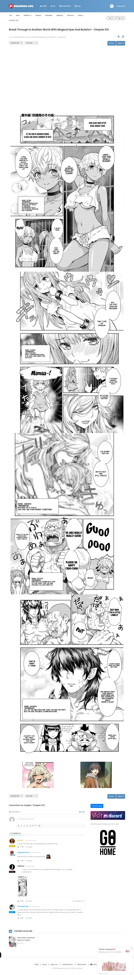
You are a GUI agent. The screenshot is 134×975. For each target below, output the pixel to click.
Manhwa (48, 15)
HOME (44, 6)
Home (11, 37)
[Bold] (18, 825)
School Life (13, 20)
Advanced (121, 6)
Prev (112, 43)
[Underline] (24, 825)
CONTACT (96, 964)
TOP (53, 6)
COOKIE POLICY (67, 964)
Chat (78, 6)
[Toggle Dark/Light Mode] (123, 36)
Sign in (111, 18)
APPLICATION (81, 964)
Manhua (59, 15)
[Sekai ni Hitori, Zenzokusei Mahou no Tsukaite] (12, 942)
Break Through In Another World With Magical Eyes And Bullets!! (35, 37)
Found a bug (97, 806)
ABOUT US (54, 964)
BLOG (45, 964)
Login (83, 812)
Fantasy (70, 15)
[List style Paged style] (31, 43)
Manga (38, 15)
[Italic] (21, 825)
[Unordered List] (30, 825)
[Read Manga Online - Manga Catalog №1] (21, 6)
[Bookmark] (118, 36)
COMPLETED (66, 6)
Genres (26, 15)
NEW (17, 15)
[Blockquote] (33, 825)
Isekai (80, 15)
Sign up (120, 18)
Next (120, 43)
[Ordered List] (27, 825)
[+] (36, 825)
